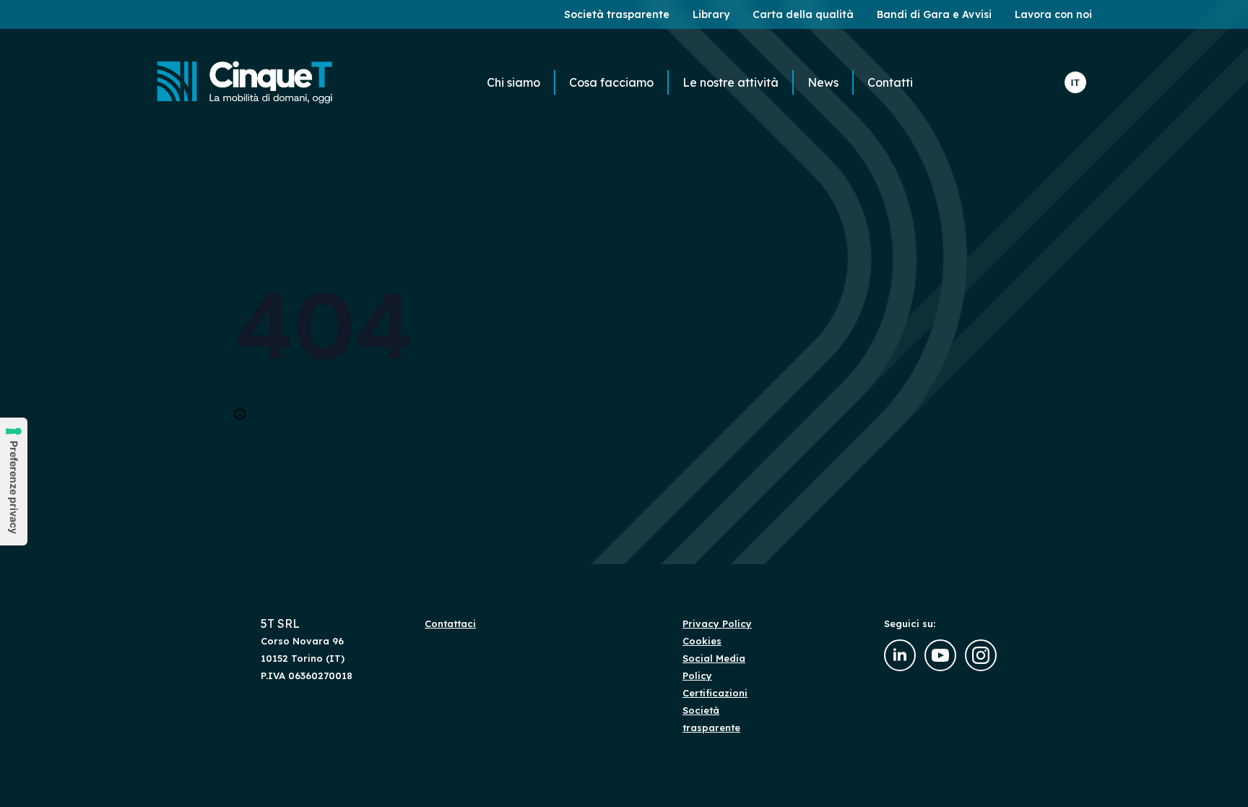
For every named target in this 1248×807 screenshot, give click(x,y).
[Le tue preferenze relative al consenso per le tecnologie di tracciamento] (13, 481)
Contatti (890, 82)
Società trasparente (711, 718)
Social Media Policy (713, 666)
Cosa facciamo (611, 82)
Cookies (702, 641)
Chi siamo (513, 82)
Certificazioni (715, 693)
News (822, 82)
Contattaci (450, 623)
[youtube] (940, 655)
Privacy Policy (717, 623)
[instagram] (981, 655)
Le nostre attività (730, 82)
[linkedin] (900, 655)
